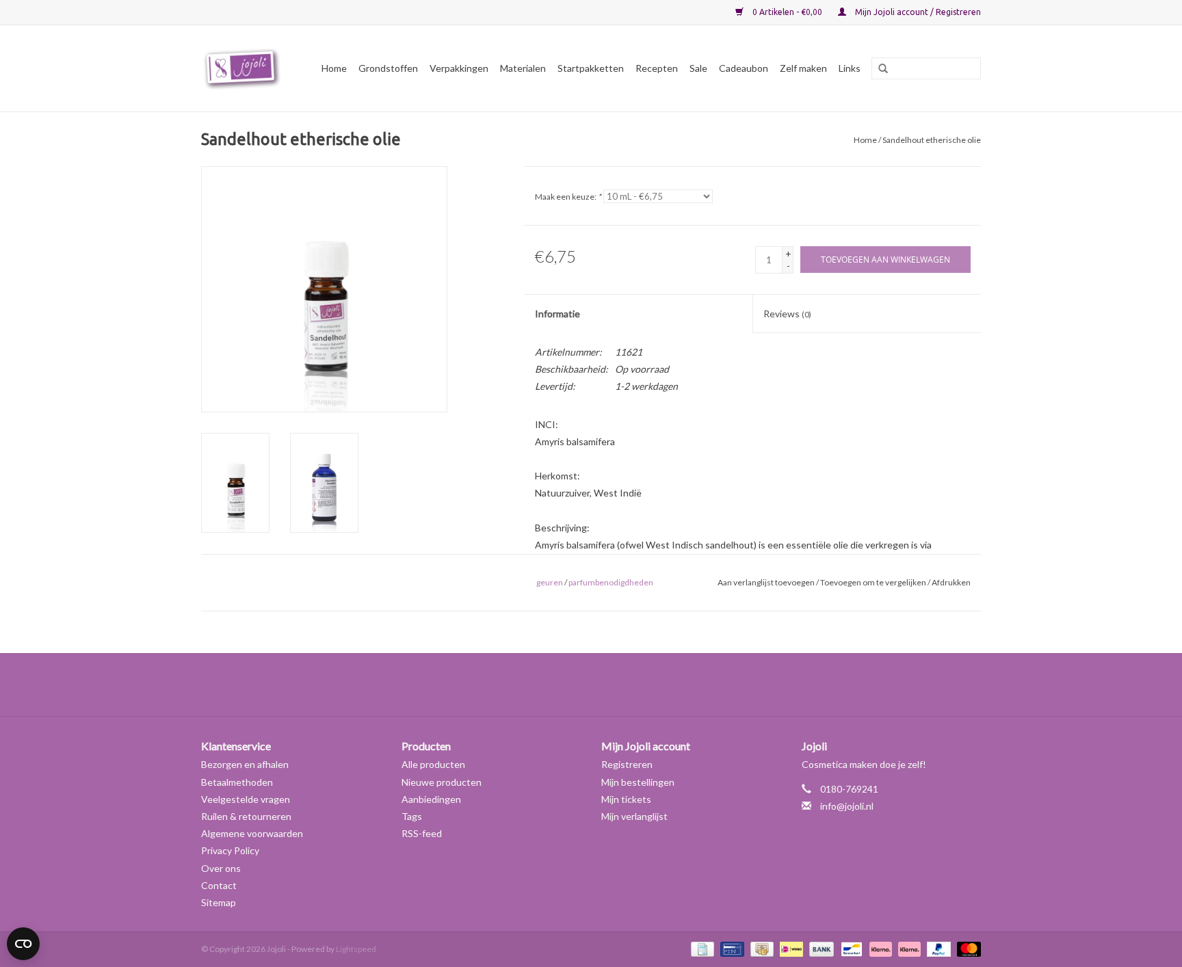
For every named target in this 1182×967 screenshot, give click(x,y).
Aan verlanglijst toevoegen (766, 582)
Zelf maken (803, 68)
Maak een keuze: (568, 196)
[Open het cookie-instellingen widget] (23, 938)
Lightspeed (356, 949)
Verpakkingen (459, 68)
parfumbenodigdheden (610, 582)
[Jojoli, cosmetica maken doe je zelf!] (244, 68)
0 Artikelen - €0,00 (787, 12)
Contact (219, 885)
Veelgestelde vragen (245, 799)
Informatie (557, 313)
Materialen (523, 68)
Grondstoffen (388, 68)
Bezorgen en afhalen (245, 764)
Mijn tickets (626, 799)
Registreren (627, 764)
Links (850, 68)
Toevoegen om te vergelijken (874, 582)
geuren (549, 582)
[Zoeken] (878, 69)
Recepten (656, 68)
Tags (412, 816)
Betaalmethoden (237, 782)
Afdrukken (951, 582)
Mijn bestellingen (637, 782)
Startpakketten (590, 68)
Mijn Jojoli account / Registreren (917, 12)
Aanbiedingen (431, 799)
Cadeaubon (743, 68)
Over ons (221, 868)
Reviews (787, 313)
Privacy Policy (230, 850)
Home (334, 68)
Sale (698, 68)
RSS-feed (422, 833)
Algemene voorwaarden (252, 833)
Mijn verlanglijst (634, 816)
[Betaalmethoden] (700, 948)
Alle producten (433, 764)
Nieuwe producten (442, 782)
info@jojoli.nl (847, 806)
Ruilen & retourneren (246, 816)
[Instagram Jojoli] (615, 685)
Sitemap (218, 902)
